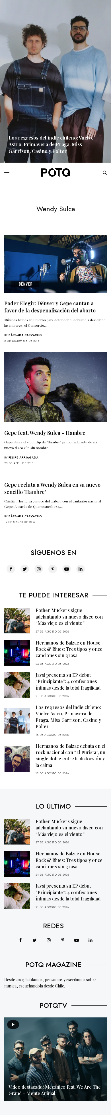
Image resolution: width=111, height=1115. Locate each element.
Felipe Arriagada (23, 457)
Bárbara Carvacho (25, 335)
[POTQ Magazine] (55, 172)
